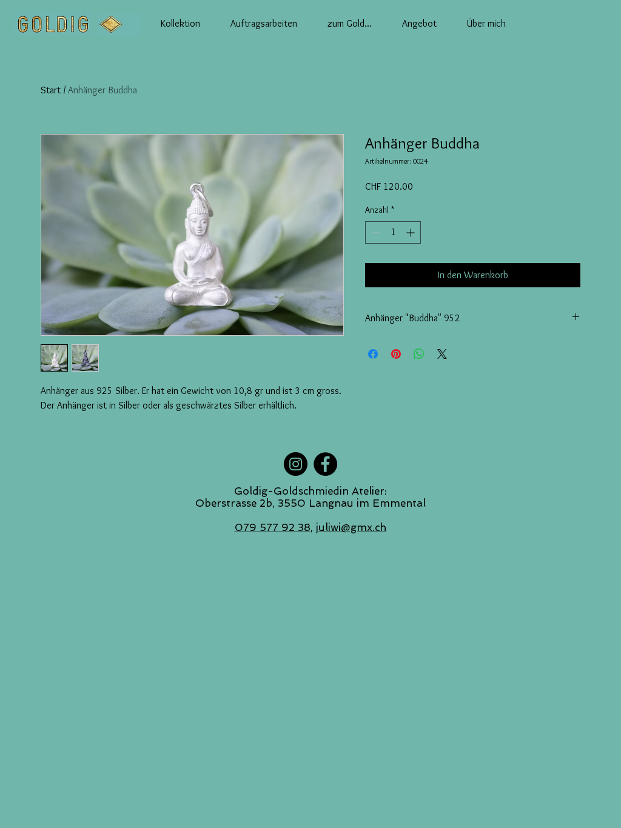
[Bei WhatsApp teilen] (419, 354)
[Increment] (411, 232)
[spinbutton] (393, 232)
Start (51, 90)
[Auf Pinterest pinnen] (396, 354)
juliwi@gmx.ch (351, 527)
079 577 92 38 (272, 527)
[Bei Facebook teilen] (373, 354)
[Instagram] (295, 464)
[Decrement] (374, 232)
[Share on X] (442, 354)
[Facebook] (325, 464)
